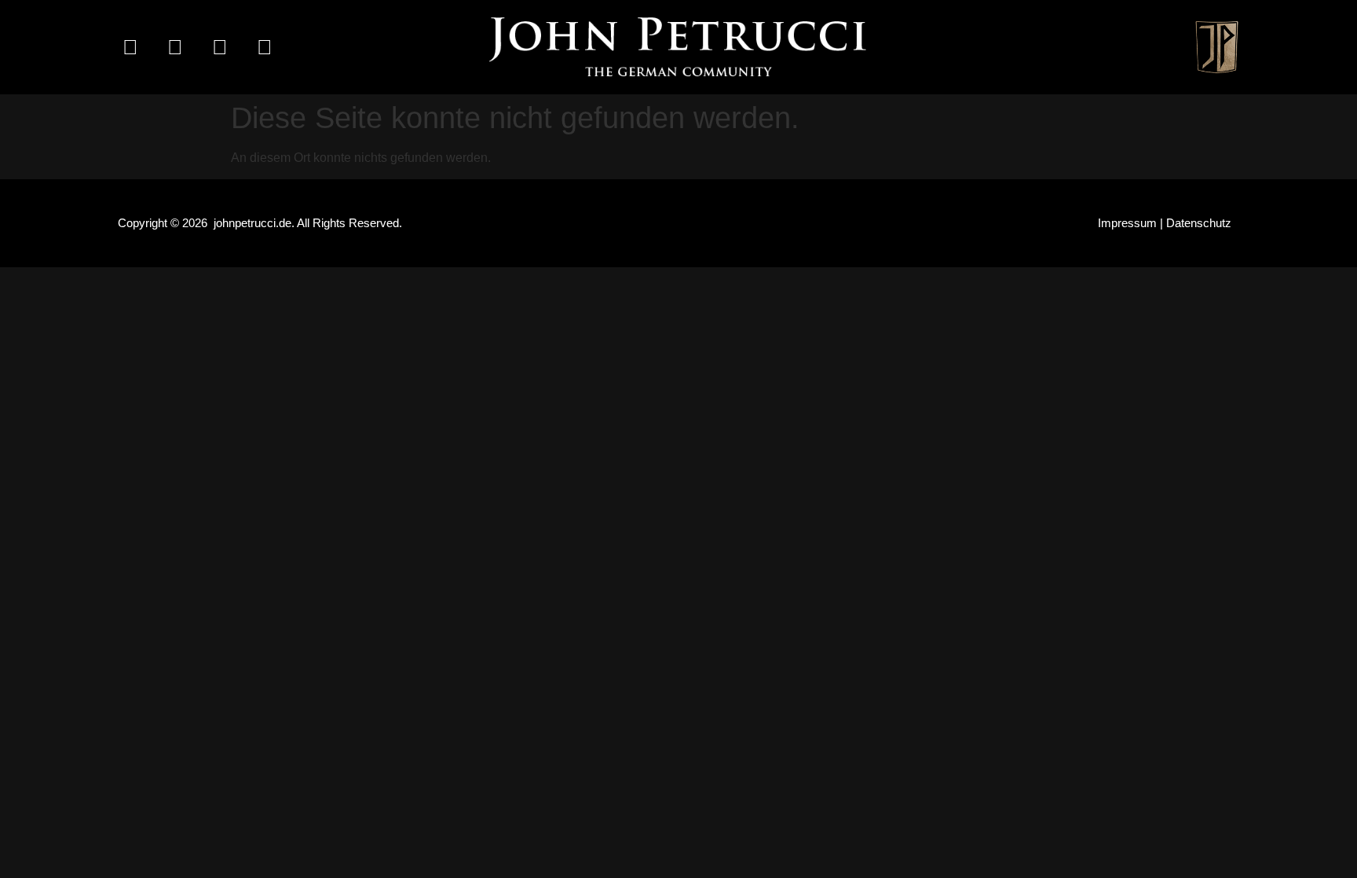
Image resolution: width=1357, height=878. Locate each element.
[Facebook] (130, 47)
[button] (1049, 47)
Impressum (1127, 223)
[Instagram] (175, 47)
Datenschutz (1198, 223)
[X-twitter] (219, 47)
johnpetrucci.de (252, 223)
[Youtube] (264, 47)
